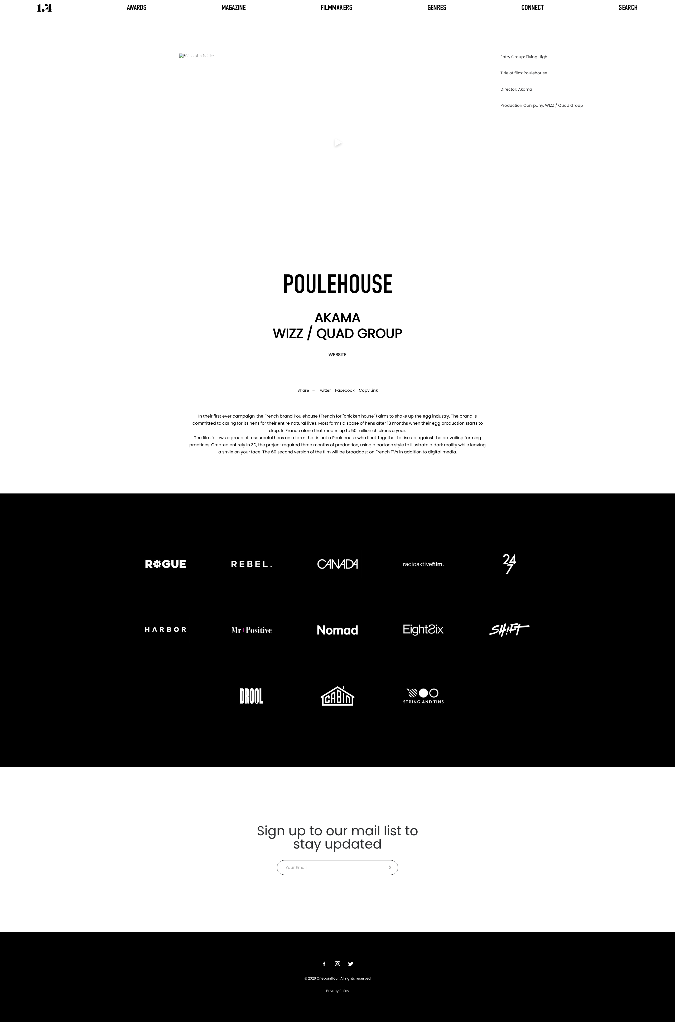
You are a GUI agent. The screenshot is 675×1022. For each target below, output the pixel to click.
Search (628, 7)
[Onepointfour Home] (44, 8)
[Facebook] (324, 964)
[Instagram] (337, 964)
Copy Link (368, 390)
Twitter (324, 390)
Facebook (345, 390)
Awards (137, 7)
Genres (436, 7)
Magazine (233, 7)
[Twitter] (350, 964)
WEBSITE (337, 354)
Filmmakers (336, 7)
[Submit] (390, 867)
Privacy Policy (337, 990)
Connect (532, 7)
